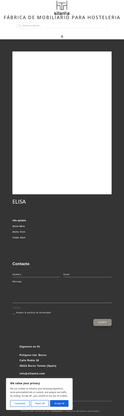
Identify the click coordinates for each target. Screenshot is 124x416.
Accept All (59, 403)
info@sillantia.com (32, 373)
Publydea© (57, 411)
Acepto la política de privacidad (33, 312)
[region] (39, 394)
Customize (20, 403)
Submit (102, 322)
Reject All (39, 403)
